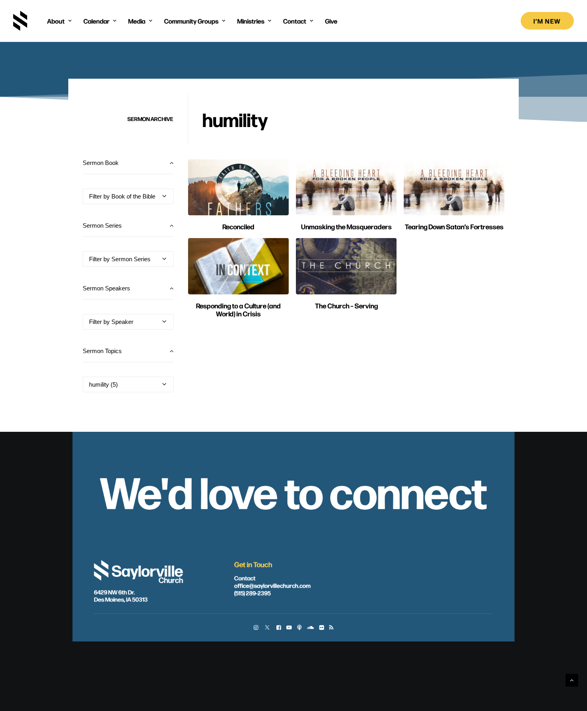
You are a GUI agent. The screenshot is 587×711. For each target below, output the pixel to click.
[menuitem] (59, 21)
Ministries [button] (250, 20)
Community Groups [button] (191, 20)
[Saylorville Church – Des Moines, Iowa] (20, 21)
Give (331, 20)
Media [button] (136, 20)
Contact (244, 578)
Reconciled (238, 226)
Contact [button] (294, 20)
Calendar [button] (96, 20)
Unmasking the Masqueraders (346, 226)
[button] (238, 187)
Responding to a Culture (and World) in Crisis (238, 309)
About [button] (56, 20)
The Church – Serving (346, 305)
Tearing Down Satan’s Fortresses (454, 226)
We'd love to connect (293, 490)
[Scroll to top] (571, 679)
